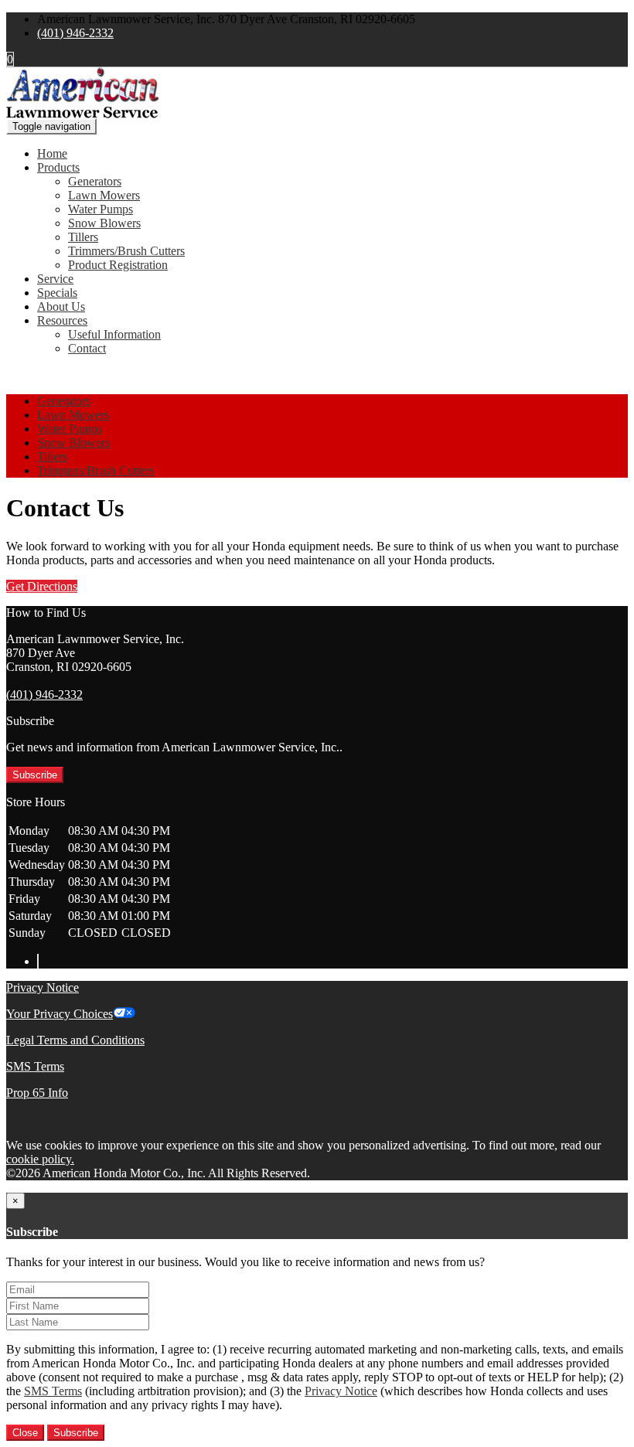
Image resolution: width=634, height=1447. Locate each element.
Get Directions (41, 586)
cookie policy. (40, 1159)
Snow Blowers (104, 223)
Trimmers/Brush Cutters (126, 250)
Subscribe (34, 775)
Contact (87, 348)
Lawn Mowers (104, 195)
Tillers (83, 236)
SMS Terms (35, 1066)
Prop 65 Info (37, 1092)
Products (58, 167)
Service (55, 278)
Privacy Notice (42, 987)
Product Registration (118, 264)
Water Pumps (100, 209)
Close (25, 1432)
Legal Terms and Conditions (75, 1040)
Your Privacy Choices (59, 1013)
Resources (62, 320)
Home (52, 153)
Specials (57, 292)
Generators (94, 181)
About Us (61, 306)
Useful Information (114, 334)
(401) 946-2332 (75, 32)
